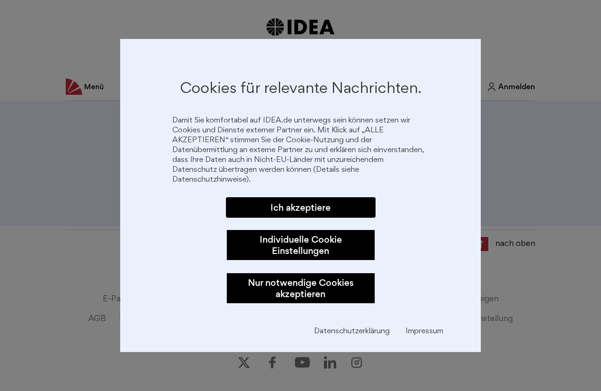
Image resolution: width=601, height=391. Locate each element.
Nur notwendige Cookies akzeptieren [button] (301, 288)
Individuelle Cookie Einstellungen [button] (301, 245)
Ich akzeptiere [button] (300, 207)
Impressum (424, 331)
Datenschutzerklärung (352, 331)
